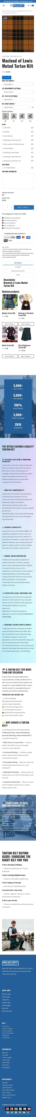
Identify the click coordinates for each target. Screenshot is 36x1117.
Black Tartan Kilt (8, 345)
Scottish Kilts (10, 251)
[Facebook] (8, 1112)
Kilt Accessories (7, 1011)
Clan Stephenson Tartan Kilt (24, 346)
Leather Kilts (6, 1003)
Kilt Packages (6, 1005)
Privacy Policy (5, 1026)
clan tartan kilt (19, 825)
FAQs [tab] (18, 275)
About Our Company (7, 1028)
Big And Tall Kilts (23, 249)
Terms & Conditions (7, 1031)
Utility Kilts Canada (7, 1085)
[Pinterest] (12, 1112)
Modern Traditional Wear (13, 255)
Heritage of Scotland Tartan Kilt (25, 314)
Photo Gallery (6, 1062)
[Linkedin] (20, 1112)
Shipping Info (5, 1035)
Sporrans (5, 1008)
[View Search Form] (28, 5)
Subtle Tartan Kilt (11, 257)
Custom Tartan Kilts (12, 56)
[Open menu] (3, 5)
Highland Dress (6, 1097)
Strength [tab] (18, 267)
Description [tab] (18, 263)
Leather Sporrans (7, 1087)
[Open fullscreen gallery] (32, 50)
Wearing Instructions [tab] (18, 271)
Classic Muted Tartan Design (12, 253)
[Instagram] (16, 1112)
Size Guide (5, 1055)
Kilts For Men (6, 994)
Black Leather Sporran (8, 1090)
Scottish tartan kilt (22, 823)
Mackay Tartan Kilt (8, 313)
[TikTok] (28, 1112)
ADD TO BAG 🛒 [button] (10, 324)
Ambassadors (6, 1067)
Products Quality (6, 1057)
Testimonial (5, 1065)
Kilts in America (6, 1092)
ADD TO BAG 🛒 (23, 207)
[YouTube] (24, 1112)
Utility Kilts (5, 1000)
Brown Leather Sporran (8, 1095)
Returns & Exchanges (7, 1033)
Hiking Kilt (5, 1082)
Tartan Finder (6, 1060)
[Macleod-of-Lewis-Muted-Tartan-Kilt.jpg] (18, 34)
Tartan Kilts (17, 251)
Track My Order (6, 1037)
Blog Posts (5, 1052)
